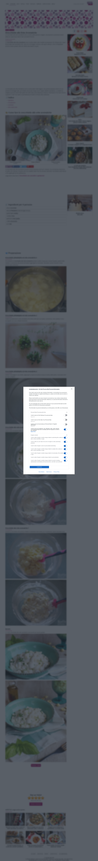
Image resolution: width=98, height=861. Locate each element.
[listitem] (49, 412)
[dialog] (49, 430)
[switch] (65, 415)
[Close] (72, 389)
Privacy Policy (56, 471)
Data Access (49, 471)
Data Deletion (41, 471)
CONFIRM (39, 467)
